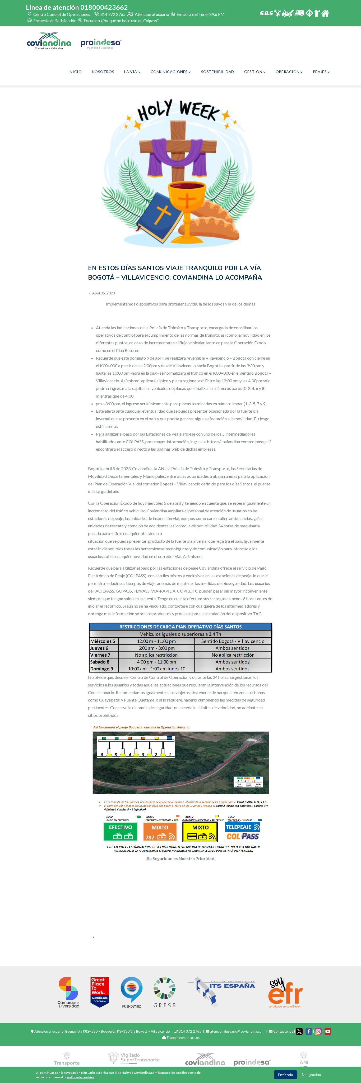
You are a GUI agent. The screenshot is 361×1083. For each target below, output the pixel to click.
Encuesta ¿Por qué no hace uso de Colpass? (121, 20)
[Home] (74, 40)
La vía (130, 71)
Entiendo (285, 1074)
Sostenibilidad (217, 71)
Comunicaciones (169, 71)
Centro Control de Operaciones (61, 14)
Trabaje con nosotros (183, 1038)
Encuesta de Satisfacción (54, 20)
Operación (287, 71)
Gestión (253, 71)
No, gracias (311, 1074)
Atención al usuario (151, 14)
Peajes (320, 71)
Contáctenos (283, 1031)
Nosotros (103, 71)
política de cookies (80, 1077)
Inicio (75, 71)
